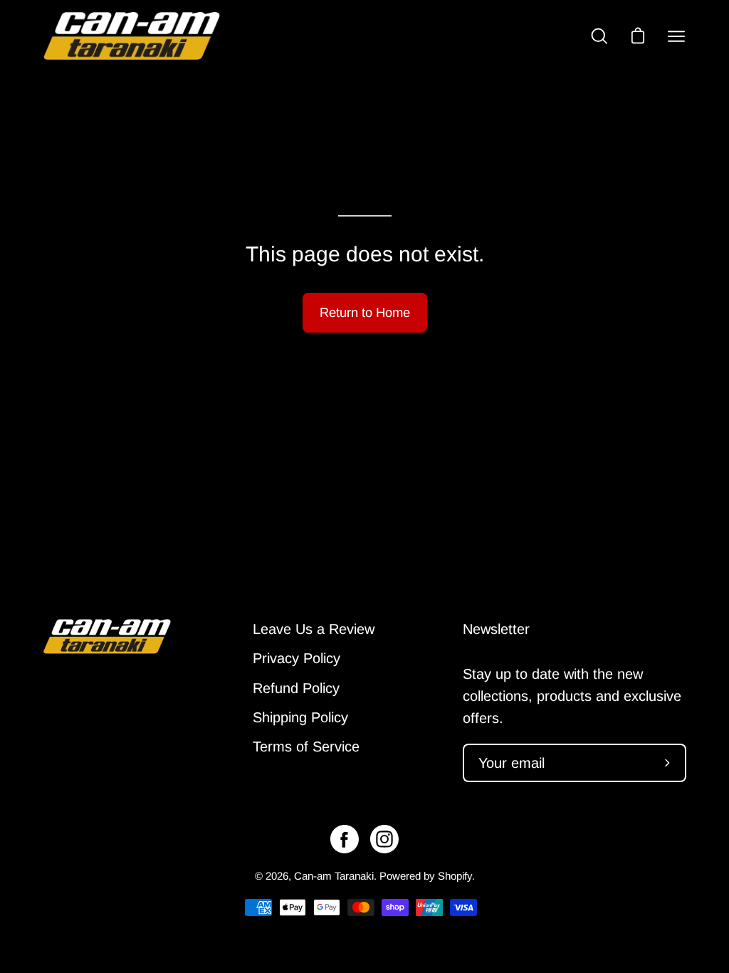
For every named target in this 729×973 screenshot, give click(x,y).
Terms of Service (306, 746)
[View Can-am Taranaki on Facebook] (344, 839)
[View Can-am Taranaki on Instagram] (384, 839)
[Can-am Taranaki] (132, 36)
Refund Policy (296, 688)
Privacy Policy (296, 658)
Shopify (455, 876)
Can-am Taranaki (334, 876)
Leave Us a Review (313, 629)
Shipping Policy (300, 717)
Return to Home (365, 312)
